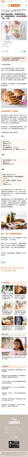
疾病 (18, 268)
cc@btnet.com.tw (13, 432)
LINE (16, 1)
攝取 (22, 268)
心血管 (13, 268)
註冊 (26, 1)
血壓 (12, 78)
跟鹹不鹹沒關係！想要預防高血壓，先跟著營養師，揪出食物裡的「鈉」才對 (14, 10)
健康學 (7, 9)
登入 (21, 1)
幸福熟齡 (3, 9)
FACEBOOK (9, 1)
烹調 (5, 270)
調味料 (10, 270)
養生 (12, 9)
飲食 (2, 115)
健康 (14, 270)
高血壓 (5, 268)
